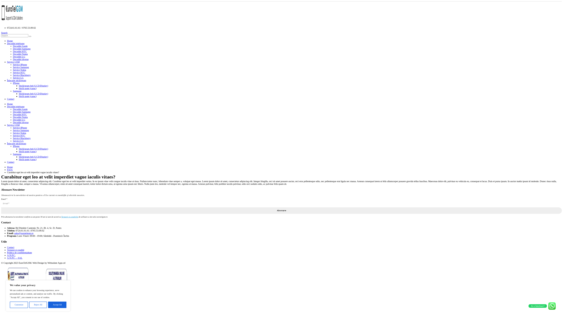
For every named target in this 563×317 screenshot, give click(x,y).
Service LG (18, 78)
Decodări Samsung (21, 49)
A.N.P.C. (11, 255)
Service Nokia (19, 70)
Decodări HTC (20, 51)
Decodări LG (19, 56)
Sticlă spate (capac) (28, 88)
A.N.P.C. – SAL (14, 258)
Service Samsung (21, 67)
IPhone (16, 83)
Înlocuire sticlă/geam (16, 80)
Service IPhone (20, 64)
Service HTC (19, 72)
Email (4, 199)
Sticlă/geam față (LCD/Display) (33, 86)
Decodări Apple (20, 46)
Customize (19, 305)
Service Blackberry (22, 75)
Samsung (17, 91)
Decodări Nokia (20, 54)
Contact (10, 99)
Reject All (38, 305)
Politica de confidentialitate (19, 252)
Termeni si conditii (15, 250)
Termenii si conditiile (69, 217)
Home (10, 41)
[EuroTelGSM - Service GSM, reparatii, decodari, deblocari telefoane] (12, 23)
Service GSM (13, 62)
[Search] (30, 36)
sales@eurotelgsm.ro (23, 233)
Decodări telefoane (15, 43)
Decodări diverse (21, 59)
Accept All (57, 305)
